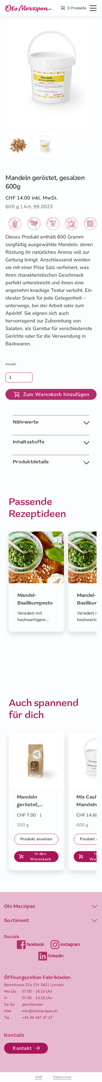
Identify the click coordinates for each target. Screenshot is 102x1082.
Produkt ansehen (36, 839)
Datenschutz (62, 1077)
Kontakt (22, 1048)
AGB (38, 1077)
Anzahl (10, 364)
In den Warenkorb (40, 856)
